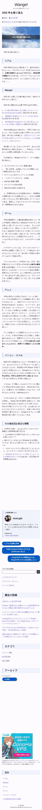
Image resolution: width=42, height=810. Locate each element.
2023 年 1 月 (8, 22)
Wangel (21, 4)
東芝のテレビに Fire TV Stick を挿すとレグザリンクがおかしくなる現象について (21, 138)
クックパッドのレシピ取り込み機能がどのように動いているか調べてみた (21, 613)
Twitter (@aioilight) (11, 535)
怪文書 (4, 657)
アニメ (5, 791)
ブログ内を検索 (7, 569)
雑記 (5, 18)
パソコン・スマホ (9, 795)
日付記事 (14, 18)
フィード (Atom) (8, 585)
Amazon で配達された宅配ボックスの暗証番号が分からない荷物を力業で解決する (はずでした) (20, 607)
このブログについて (9, 577)
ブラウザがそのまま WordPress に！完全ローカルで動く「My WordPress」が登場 (20, 629)
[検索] (38, 572)
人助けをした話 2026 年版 (11, 601)
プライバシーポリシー (10, 581)
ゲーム (5, 787)
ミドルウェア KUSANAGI (27, 760)
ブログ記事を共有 (12, 543)
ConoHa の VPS (13, 760)
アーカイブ (6, 676)
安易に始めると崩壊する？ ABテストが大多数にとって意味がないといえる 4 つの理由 (20, 635)
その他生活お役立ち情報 (12, 799)
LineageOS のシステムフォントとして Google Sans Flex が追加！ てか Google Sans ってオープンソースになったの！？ (20, 621)
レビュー (5, 652)
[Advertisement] (21, 485)
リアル (5, 778)
